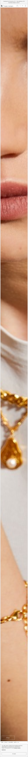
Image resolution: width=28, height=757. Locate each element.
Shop (8, 738)
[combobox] (23, 6)
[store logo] (6, 6)
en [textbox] (22, 5)
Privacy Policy (17, 748)
